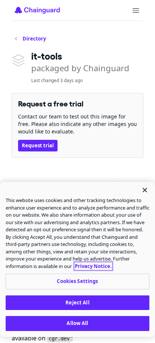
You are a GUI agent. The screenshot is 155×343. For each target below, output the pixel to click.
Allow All (77, 323)
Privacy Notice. (93, 266)
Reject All (77, 302)
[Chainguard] (37, 10)
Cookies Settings (77, 281)
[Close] (145, 190)
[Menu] (135, 10)
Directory (34, 38)
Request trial (38, 145)
